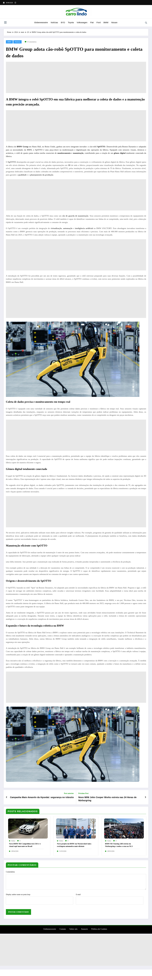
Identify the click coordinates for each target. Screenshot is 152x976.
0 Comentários (31, 42)
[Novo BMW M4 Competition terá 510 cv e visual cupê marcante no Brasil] (28, 828)
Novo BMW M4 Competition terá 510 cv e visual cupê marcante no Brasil (25, 845)
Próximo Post (83, 793)
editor (13, 841)
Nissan (114, 22)
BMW (105, 22)
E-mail (78, 894)
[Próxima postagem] (145, 797)
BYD (63, 22)
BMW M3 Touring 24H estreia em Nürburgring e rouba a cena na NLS (119, 845)
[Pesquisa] (146, 23)
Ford (98, 22)
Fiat (92, 22)
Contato (63, 929)
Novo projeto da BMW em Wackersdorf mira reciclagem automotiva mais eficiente (74, 845)
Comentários (10, 872)
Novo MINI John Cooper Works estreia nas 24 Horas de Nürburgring (107, 799)
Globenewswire (41, 22)
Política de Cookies (99, 929)
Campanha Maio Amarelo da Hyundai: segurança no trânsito (42, 797)
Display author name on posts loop (18, 894)
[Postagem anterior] (6, 797)
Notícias (54, 22)
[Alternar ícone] (5, 22)
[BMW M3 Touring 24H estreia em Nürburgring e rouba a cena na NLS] (124, 828)
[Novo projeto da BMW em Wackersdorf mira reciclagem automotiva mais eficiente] (76, 828)
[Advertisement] (76, 77)
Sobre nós (73, 929)
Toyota (71, 22)
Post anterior (69, 793)
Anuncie (84, 929)
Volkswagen (82, 22)
